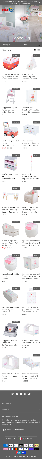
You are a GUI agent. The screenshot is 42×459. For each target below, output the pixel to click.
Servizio (6, 409)
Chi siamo (6, 403)
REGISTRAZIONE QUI (10, 416)
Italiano (9, 438)
